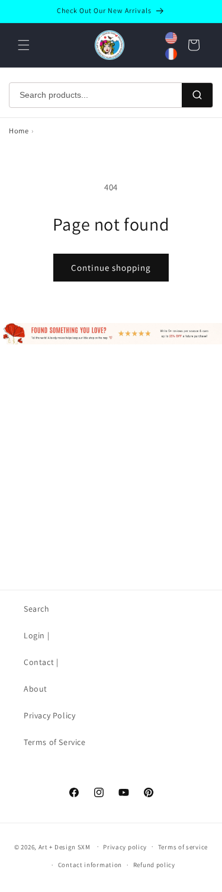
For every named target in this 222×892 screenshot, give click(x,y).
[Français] (171, 54)
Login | (36, 635)
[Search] (197, 95)
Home (18, 131)
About (35, 688)
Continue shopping (111, 267)
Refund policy (154, 865)
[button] (24, 45)
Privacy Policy (49, 715)
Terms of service (183, 847)
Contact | (41, 662)
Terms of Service (55, 742)
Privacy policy (125, 847)
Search (37, 608)
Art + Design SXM (64, 846)
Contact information (90, 865)
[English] (171, 38)
